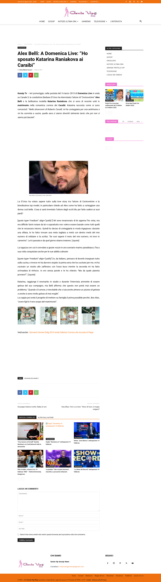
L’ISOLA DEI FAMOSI (114, 75)
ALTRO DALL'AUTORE (46, 417)
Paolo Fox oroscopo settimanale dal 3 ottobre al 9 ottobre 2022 (113, 105)
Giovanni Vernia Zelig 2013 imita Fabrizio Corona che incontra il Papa (61, 332)
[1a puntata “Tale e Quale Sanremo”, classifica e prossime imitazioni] (58, 458)
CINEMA (130, 121)
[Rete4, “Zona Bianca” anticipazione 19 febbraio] (87, 430)
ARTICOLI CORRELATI (27, 417)
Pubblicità (128, 576)
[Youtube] (141, 1)
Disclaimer (119, 576)
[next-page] (22, 478)
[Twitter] (138, 1)
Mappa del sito (99, 576)
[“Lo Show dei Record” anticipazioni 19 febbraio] (87, 458)
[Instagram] (130, 1)
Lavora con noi (138, 576)
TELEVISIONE (83, 1)
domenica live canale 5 (31, 378)
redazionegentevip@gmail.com (71, 566)
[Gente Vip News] (80, 11)
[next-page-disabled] (110, 130)
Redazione (89, 576)
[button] (140, 21)
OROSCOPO (111, 60)
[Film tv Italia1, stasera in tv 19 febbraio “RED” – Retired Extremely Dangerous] (30, 458)
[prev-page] (19, 478)
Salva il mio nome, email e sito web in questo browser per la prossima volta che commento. (53, 534)
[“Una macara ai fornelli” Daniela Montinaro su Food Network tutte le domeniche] (30, 431)
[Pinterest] (134, 1)
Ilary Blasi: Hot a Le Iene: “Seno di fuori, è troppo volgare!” (81, 408)
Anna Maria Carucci (25, 70)
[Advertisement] (80, 35)
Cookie (88, 580)
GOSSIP (49, 1)
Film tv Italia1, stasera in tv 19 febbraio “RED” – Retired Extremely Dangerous (29, 472)
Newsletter (110, 576)
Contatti (80, 576)
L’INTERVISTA (94, 1)
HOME (42, 1)
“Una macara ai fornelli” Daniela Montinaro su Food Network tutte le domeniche (29, 444)
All (123, 121)
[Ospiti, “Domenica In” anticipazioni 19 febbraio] (58, 431)
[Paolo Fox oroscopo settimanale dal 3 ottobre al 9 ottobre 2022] (114, 95)
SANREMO (73, 1)
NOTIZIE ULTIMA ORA (59, 1)
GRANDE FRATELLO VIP (115, 68)
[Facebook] (126, 1)
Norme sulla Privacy (99, 580)
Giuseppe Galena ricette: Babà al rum (32, 407)
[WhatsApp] (36, 75)
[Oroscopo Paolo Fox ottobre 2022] (135, 95)
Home (20, 44)
